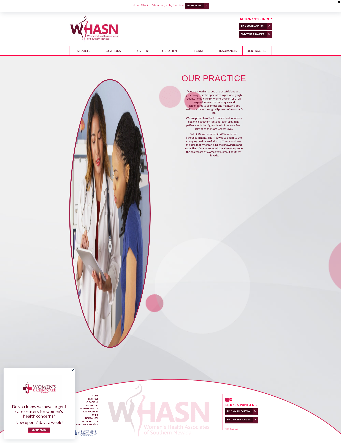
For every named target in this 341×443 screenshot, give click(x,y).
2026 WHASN (233, 429)
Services (83, 50)
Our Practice (257, 50)
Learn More (39, 430)
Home (95, 395)
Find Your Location (253, 26)
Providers (141, 50)
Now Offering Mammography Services (158, 5)
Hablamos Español (87, 424)
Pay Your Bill (90, 411)
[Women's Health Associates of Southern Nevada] (94, 28)
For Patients (170, 50)
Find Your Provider (253, 34)
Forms (199, 50)
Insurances (228, 50)
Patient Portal (89, 408)
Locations (113, 50)
